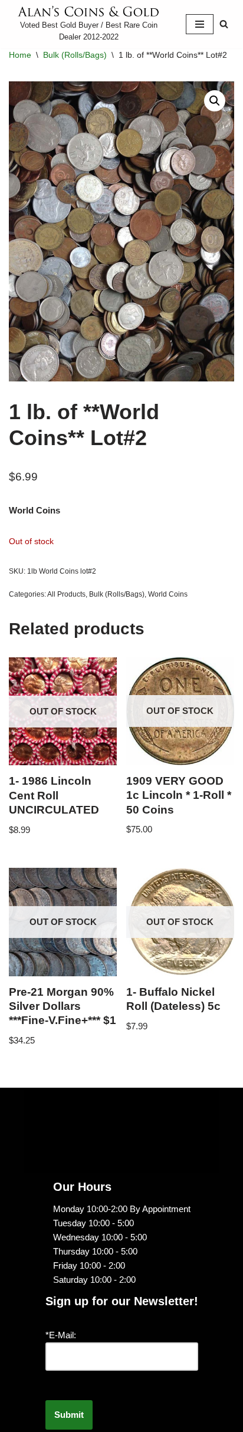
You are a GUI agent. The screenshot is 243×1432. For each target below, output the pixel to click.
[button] (214, 100)
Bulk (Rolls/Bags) (75, 55)
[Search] (223, 23)
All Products (66, 594)
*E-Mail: (60, 1335)
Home (20, 55)
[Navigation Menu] (200, 24)
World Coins (168, 594)
